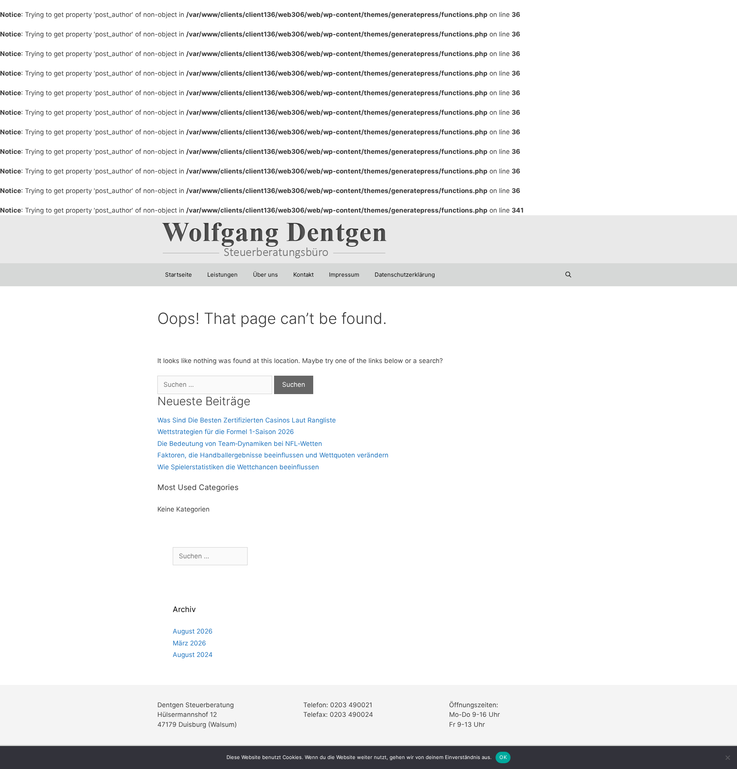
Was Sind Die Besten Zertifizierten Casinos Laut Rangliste (246, 420)
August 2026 (193, 631)
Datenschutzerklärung (405, 274)
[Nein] (727, 757)
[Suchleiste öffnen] (568, 274)
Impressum (344, 274)
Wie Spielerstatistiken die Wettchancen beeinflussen (238, 467)
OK (503, 757)
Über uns (265, 274)
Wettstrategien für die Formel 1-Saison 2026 (225, 432)
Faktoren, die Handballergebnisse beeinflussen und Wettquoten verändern (272, 455)
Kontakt (303, 274)
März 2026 (189, 643)
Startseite (178, 274)
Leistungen (222, 274)
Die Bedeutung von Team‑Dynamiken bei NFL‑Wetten (239, 443)
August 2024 (193, 654)
